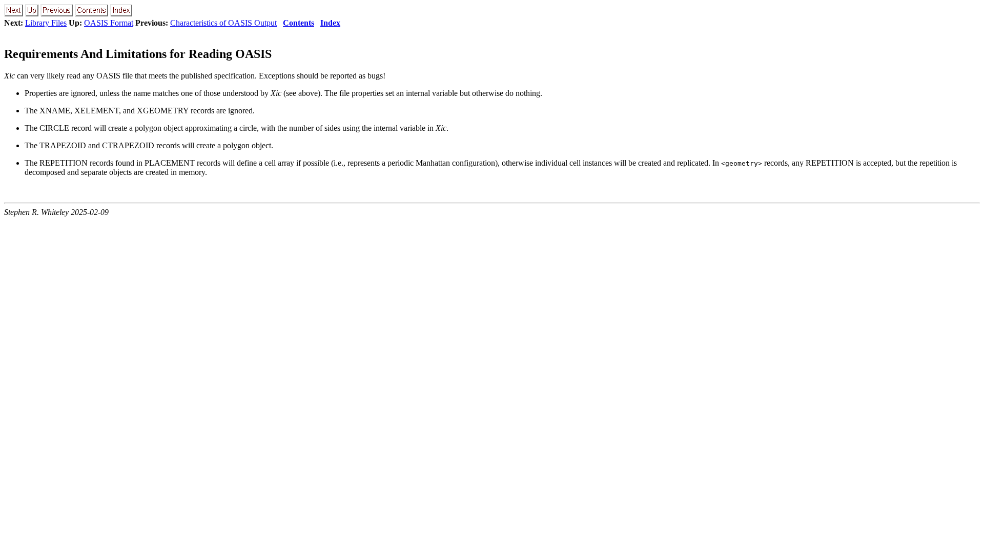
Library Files (46, 22)
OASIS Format (108, 22)
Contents (298, 22)
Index (330, 22)
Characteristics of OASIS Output (223, 22)
